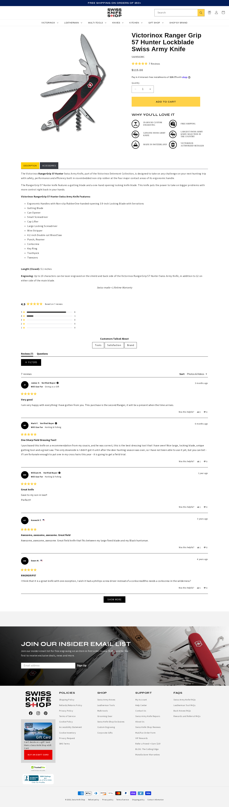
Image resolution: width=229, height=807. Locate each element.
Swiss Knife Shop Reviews (147, 727)
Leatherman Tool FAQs (184, 705)
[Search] (201, 12)
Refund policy (93, 800)
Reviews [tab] (27, 354)
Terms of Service (67, 716)
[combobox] (179, 12)
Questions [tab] (42, 354)
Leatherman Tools (106, 705)
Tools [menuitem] (98, 345)
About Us (139, 721)
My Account (141, 699)
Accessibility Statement (70, 727)
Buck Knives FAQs (182, 710)
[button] (223, 12)
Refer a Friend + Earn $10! (148, 743)
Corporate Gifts (105, 732)
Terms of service (122, 800)
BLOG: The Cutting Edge (146, 749)
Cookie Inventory (67, 732)
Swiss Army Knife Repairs (147, 716)
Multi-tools (102, 710)
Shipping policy (138, 800)
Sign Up (81, 665)
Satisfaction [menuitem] (114, 345)
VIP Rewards (141, 738)
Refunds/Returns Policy (70, 705)
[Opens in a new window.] (38, 768)
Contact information (156, 800)
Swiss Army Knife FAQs (185, 699)
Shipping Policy (66, 699)
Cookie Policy (66, 721)
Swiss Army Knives (106, 699)
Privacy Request (67, 738)
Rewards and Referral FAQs (187, 716)
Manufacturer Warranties (147, 754)
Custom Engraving (106, 727)
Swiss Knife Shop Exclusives (110, 721)
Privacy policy (107, 800)
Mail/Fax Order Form (145, 732)
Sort (182, 374)
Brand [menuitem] (130, 345)
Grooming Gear (104, 716)
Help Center (141, 705)
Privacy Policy (66, 710)
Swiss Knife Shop (78, 800)
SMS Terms (64, 743)
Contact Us (140, 710)
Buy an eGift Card (38, 755)
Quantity (135, 83)
